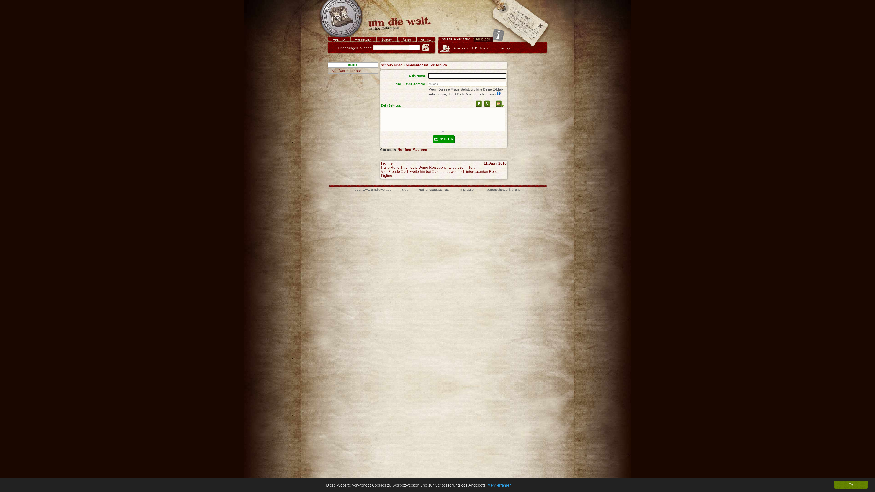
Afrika (426, 39)
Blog (405, 190)
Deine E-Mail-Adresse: (410, 84)
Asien (407, 39)
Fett (479, 103)
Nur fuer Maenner (346, 70)
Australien (363, 39)
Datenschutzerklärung (503, 190)
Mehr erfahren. (499, 485)
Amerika (339, 39)
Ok (851, 485)
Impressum (467, 190)
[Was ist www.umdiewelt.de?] (498, 35)
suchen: (355, 48)
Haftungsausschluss (434, 190)
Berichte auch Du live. (482, 48)
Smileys (498, 103)
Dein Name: (418, 76)
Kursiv (487, 103)
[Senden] (443, 139)
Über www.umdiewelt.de (372, 190)
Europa (386, 39)
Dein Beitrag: (391, 105)
